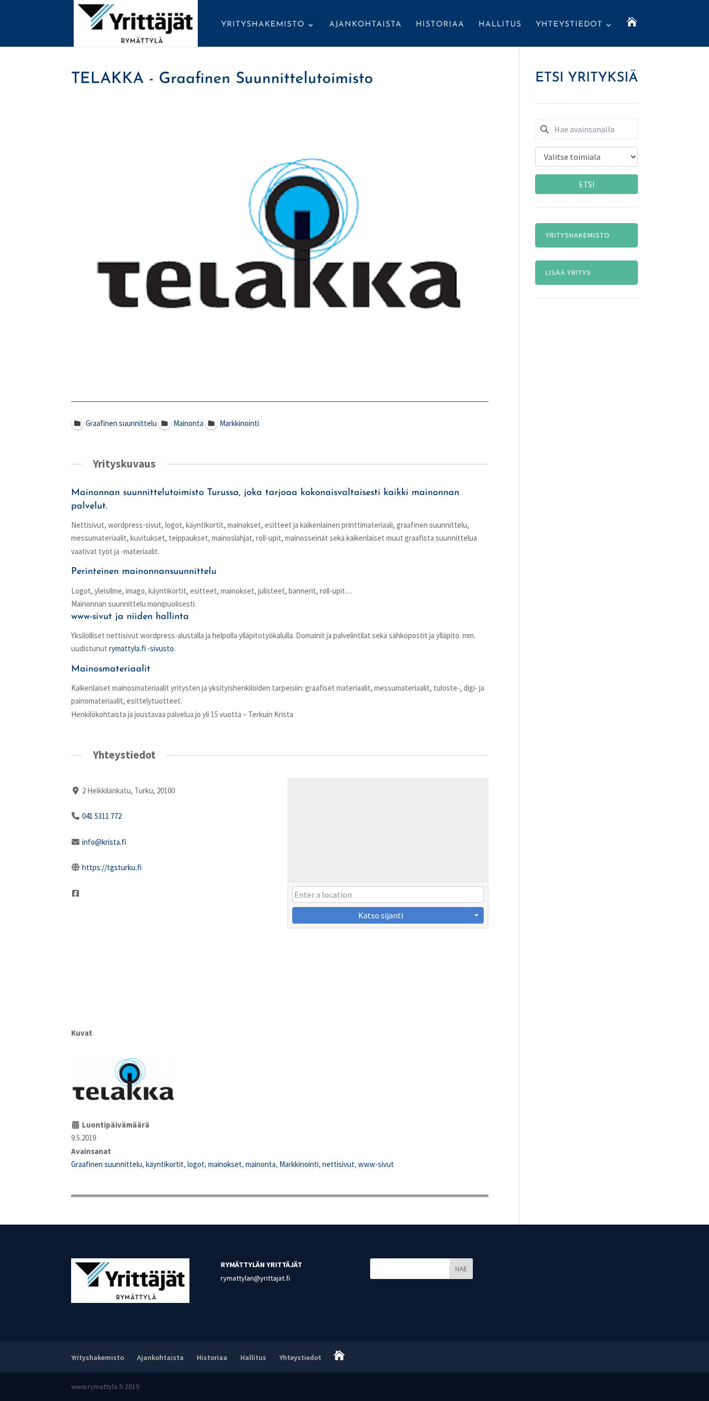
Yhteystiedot (569, 25)
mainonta (261, 1164)
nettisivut (338, 1164)
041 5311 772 (101, 816)
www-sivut (376, 1164)
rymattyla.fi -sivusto (141, 648)
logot (195, 1164)
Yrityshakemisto (263, 25)
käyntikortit (165, 1164)
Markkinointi (299, 1164)
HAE (461, 1268)
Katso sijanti (380, 915)
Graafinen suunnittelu (106, 1164)
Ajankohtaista (365, 25)
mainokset (225, 1164)
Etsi (587, 184)
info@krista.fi (104, 842)
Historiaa (440, 25)
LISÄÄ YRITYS (568, 272)
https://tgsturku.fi (112, 867)
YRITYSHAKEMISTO (578, 235)
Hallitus (500, 25)
